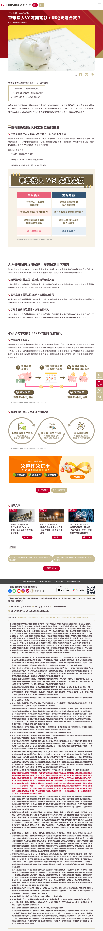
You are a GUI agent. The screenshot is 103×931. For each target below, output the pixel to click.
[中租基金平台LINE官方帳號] (14, 591)
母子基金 (23, 22)
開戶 (41, 5)
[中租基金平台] (16, 5)
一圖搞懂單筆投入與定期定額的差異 (26, 89)
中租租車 (52, 617)
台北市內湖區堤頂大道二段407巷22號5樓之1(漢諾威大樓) (29, 611)
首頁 (9, 22)
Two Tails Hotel (67, 617)
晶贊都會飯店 (77, 617)
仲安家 (59, 617)
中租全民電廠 (22, 617)
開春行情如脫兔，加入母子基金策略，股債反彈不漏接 (51, 530)
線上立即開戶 (43, 490)
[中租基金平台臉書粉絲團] (10, 591)
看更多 (26, 537)
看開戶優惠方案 (59, 490)
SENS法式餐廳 (43, 617)
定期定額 (12, 547)
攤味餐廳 (85, 617)
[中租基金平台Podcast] (27, 591)
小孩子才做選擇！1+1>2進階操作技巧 (26, 97)
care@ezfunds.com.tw (60, 607)
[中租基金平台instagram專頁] (23, 591)
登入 (35, 5)
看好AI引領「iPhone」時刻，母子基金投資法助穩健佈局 (22, 530)
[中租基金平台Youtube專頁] (19, 591)
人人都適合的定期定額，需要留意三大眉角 (28, 93)
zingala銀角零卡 (33, 617)
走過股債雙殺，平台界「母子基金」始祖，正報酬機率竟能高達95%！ (81, 530)
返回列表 (50, 568)
